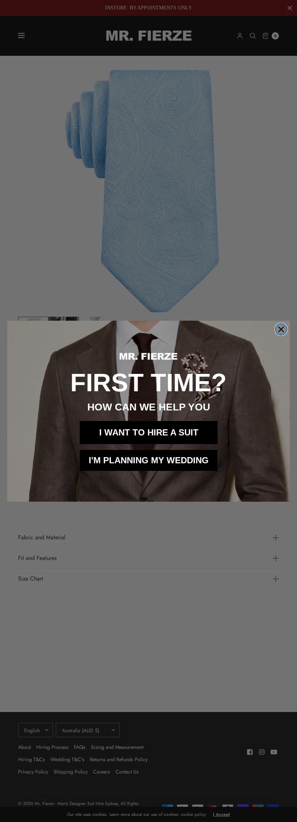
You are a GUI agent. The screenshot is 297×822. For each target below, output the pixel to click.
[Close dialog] (281, 329)
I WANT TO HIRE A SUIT (148, 432)
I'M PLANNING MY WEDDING (149, 460)
